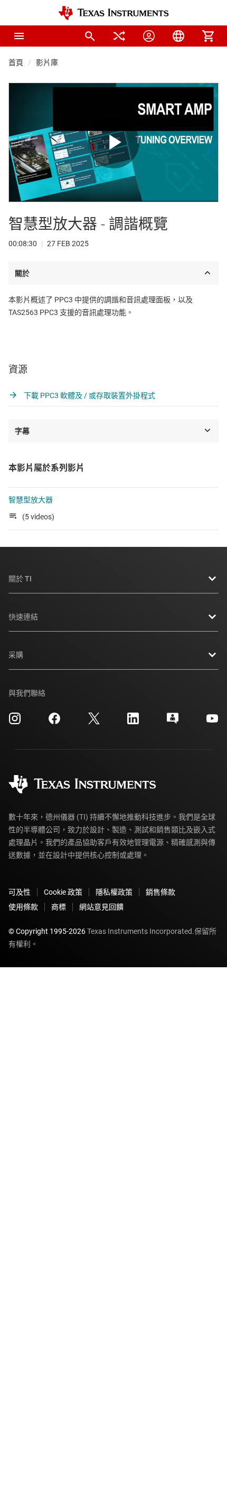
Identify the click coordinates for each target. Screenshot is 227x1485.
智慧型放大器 (30, 500)
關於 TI (20, 578)
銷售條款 (160, 892)
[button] (19, 36)
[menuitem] (90, 36)
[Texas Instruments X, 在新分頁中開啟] (94, 722)
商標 (58, 907)
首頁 (15, 62)
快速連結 (23, 617)
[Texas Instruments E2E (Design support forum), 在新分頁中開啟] (172, 722)
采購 (15, 655)
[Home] (113, 13)
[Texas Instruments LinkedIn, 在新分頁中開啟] (133, 722)
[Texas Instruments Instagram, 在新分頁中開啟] (14, 722)
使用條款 (23, 907)
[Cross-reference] (119, 36)
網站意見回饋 (101, 907)
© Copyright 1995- (47, 931)
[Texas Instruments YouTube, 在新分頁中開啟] (212, 722)
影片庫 (47, 62)
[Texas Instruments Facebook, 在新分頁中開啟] (54, 722)
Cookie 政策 (63, 892)
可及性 (19, 892)
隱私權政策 (114, 892)
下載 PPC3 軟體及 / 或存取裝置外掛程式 (88, 395)
